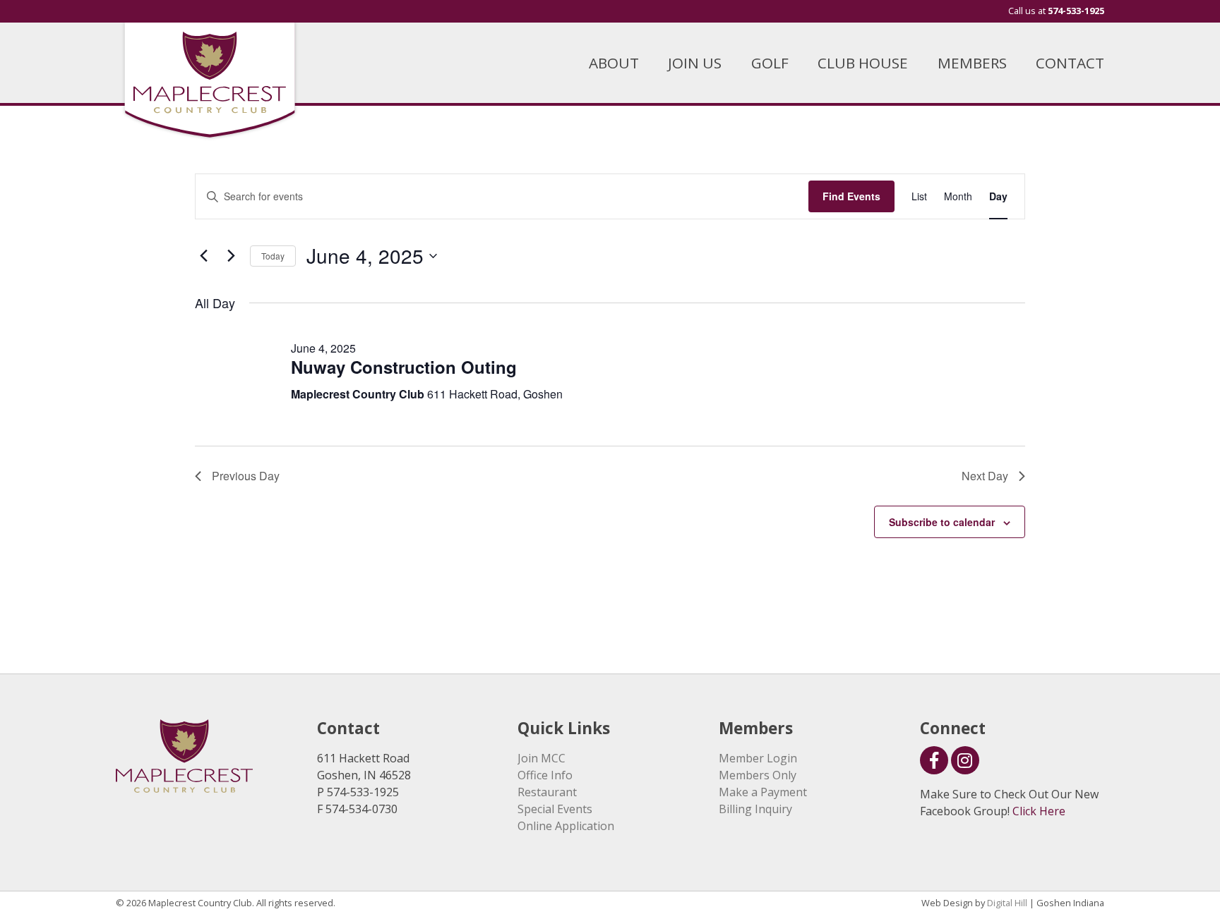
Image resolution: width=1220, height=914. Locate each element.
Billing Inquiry (755, 809)
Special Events (555, 809)
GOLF (770, 63)
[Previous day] (203, 256)
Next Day (985, 475)
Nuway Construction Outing (404, 367)
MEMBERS (972, 63)
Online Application (566, 826)
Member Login (758, 758)
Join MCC (542, 758)
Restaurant (547, 792)
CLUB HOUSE (863, 63)
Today (273, 256)
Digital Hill (1007, 902)
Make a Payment (763, 792)
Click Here (1038, 811)
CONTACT (1070, 63)
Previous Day (246, 475)
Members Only (757, 775)
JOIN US (695, 63)
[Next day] (230, 256)
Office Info (545, 775)
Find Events (851, 196)
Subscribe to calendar (942, 522)
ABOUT (614, 63)
